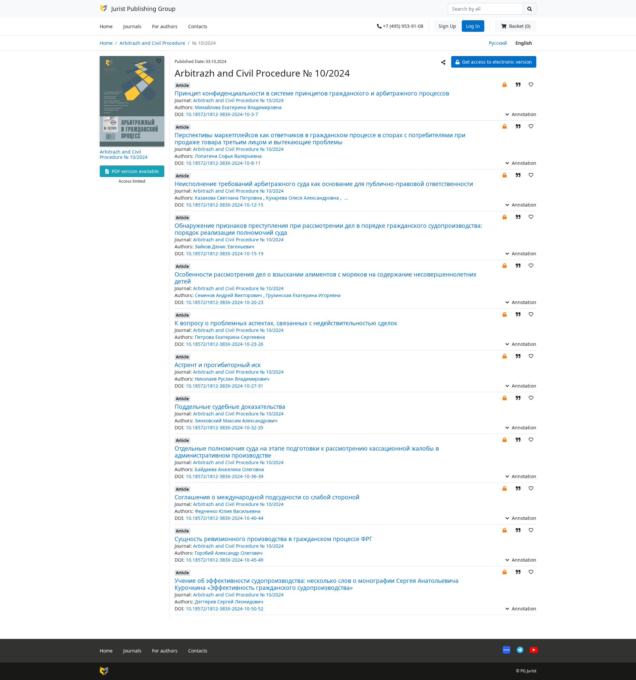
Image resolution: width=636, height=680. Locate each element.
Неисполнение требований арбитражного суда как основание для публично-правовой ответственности (324, 184)
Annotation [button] (523, 114)
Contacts (197, 26)
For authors (165, 26)
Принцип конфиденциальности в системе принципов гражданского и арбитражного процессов (312, 93)
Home (106, 26)
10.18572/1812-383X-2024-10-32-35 (224, 427)
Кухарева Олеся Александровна (303, 198)
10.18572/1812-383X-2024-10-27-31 (224, 386)
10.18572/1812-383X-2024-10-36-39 (224, 476)
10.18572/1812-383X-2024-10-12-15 (224, 205)
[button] (504, 84)
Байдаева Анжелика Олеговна (229, 469)
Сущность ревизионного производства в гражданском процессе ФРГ (273, 539)
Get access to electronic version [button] (496, 62)
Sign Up (447, 26)
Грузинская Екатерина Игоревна (303, 295)
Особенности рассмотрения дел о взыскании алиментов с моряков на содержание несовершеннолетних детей (325, 277)
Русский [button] (498, 43)
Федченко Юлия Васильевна (227, 511)
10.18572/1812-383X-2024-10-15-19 (224, 253)
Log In (473, 26)
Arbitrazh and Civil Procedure (152, 43)
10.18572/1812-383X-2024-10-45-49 (224, 560)
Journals (132, 26)
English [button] (523, 43)
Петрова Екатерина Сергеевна (230, 337)
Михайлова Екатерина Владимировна (238, 107)
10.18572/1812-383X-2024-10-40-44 (224, 518)
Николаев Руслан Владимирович (232, 379)
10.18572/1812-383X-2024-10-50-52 (224, 608)
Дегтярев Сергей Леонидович (229, 601)
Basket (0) (519, 26)
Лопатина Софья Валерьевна (228, 156)
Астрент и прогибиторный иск (218, 365)
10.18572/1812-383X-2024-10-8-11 (223, 163)
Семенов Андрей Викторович (229, 295)
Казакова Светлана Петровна (229, 198)
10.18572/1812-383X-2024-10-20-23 (224, 302)
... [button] (346, 198)
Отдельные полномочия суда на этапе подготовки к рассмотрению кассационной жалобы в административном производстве (307, 451)
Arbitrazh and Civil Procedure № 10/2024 (123, 154)
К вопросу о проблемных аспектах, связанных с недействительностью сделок (286, 323)
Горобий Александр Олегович (229, 553)
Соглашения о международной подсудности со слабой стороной (267, 497)
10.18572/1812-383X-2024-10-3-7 (222, 114)
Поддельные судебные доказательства (230, 406)
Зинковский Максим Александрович (236, 420)
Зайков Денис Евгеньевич (224, 246)
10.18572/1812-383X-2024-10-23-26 (224, 344)
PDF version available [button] (134, 171)
